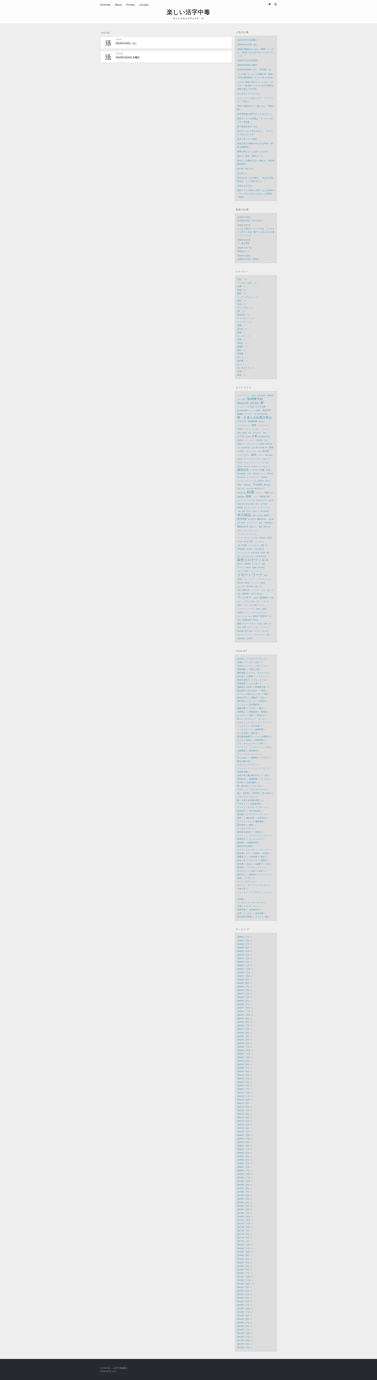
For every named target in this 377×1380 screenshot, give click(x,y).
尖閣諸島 (270, 395)
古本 (271, 597)
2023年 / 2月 (243, 1043)
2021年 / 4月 (243, 1120)
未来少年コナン (261, 500)
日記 (239, 279)
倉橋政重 (253, 778)
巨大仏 (248, 511)
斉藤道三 (241, 856)
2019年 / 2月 (243, 1209)
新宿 (239, 432)
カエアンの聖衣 (243, 571)
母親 (265, 693)
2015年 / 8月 (243, 1290)
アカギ (252, 707)
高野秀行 (245, 593)
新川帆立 (270, 473)
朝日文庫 (249, 549)
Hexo (258, 608)
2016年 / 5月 (243, 1262)
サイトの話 (242, 307)
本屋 (239, 339)
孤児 (267, 462)
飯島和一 (253, 874)
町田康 (255, 616)
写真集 (240, 353)
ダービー (240, 567)
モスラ (240, 722)
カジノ (239, 601)
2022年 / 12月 (243, 1050)
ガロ (238, 447)
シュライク (241, 406)
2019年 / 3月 (243, 1205)
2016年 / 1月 (243, 1273)
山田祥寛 (253, 856)
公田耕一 (251, 676)
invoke (256, 853)
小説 (239, 304)
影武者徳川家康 (264, 436)
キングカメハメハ (253, 477)
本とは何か (242, 757)
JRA (271, 447)
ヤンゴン (263, 884)
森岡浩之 (240, 440)
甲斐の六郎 (254, 669)
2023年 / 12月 (243, 1007)
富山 (250, 432)
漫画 (239, 325)
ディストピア (255, 838)
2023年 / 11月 (243, 1011)
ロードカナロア (254, 545)
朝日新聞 (240, 631)
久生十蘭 (255, 447)
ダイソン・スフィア (246, 884)
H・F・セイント (253, 905)
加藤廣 (254, 567)
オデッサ (253, 860)
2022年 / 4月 (243, 1078)
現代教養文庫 (261, 556)
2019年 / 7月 (243, 1191)
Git (267, 863)
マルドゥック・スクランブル (253, 462)
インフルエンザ (264, 466)
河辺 (265, 575)
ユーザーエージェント (259, 835)
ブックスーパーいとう (246, 608)
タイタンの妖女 (244, 739)
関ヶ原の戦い (263, 414)
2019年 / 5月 (243, 1198)
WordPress (241, 477)
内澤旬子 (240, 429)
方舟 (238, 594)
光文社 (258, 831)
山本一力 (270, 590)
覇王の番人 (249, 631)
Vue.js (240, 676)
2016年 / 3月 (243, 1265)
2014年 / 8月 (243, 1318)
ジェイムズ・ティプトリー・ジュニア (254, 892)
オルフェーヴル (252, 627)
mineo (248, 567)
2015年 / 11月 (243, 1280)
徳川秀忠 (261, 567)
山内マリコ (267, 459)
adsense (254, 466)
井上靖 (239, 462)
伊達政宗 (253, 711)
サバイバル (255, 583)
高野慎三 (241, 711)
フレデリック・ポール (254, 718)
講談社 (244, 432)
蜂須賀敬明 (241, 473)
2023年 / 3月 (243, 1039)
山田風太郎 (252, 842)
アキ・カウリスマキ (246, 743)
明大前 (267, 481)
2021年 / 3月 (243, 1124)
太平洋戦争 (241, 522)
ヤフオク (248, 413)
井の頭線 (250, 406)
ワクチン (261, 455)
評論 (239, 371)
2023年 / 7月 (243, 1025)
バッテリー (241, 500)
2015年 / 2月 (243, 1301)
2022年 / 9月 (243, 1060)
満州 (268, 552)
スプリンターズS (243, 552)
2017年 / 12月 (243, 1219)
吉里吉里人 (247, 485)
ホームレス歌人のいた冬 (248, 693)
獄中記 (240, 328)
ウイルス (241, 715)
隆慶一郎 (264, 545)
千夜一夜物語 (242, 545)
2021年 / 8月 (243, 1106)
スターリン (260, 492)
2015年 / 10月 (243, 1283)
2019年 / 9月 (243, 1184)
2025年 (105, 32)
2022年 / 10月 (243, 1057)
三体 (265, 440)
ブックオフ (244, 597)
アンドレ (241, 704)
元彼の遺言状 (259, 549)
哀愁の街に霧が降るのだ (248, 775)
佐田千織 (241, 909)
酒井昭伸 (240, 496)
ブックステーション (264, 579)
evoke (240, 782)
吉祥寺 (240, 612)
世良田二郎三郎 (256, 594)
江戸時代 (263, 504)
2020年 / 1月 (243, 1170)
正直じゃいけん (244, 913)
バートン (241, 835)
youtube (255, 598)
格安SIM (240, 583)
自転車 (239, 466)
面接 (248, 496)
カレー (240, 356)
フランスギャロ (252, 444)
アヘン (246, 612)
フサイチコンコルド (246, 796)
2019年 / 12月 (243, 1173)
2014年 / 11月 (243, 1311)
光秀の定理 (255, 552)
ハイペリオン (243, 454)
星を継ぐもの (243, 853)
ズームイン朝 (261, 916)
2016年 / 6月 (243, 1258)
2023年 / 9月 (243, 1018)
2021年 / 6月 (243, 1113)
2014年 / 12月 (243, 1308)
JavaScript (246, 447)
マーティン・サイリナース (254, 634)
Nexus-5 (242, 526)
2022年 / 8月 (243, 1064)
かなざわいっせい (248, 556)
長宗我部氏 (254, 704)
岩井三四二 (241, 488)
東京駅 (240, 867)
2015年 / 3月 (243, 1297)
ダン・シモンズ (262, 601)
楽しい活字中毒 (188, 12)
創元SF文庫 (241, 492)
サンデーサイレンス (245, 537)
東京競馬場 (264, 511)
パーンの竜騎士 (255, 410)
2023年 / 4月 (243, 1036)
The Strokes (255, 810)
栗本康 (240, 863)
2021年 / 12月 (243, 1092)
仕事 (239, 286)
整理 (263, 690)
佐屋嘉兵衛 (255, 803)
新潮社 (240, 579)
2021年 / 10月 (243, 1099)
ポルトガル (241, 586)
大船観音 (241, 750)
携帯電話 (267, 485)
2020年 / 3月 (243, 1163)
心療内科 (246, 563)
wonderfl (253, 750)
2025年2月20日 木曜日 (128, 57)
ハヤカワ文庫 (257, 470)
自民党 (271, 500)
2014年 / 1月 (243, 1329)
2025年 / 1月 (243, 965)
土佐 (268, 746)
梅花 (261, 707)
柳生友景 (250, 817)
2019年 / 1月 (243, 1212)
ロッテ (252, 700)
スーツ (263, 473)
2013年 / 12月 (243, 1333)
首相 (260, 522)
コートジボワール (245, 881)
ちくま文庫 (260, 406)
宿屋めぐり (241, 444)
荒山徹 (271, 519)
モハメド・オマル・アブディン (251, 807)
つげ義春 (240, 451)
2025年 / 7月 (243, 943)
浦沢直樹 (241, 672)
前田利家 (241, 669)
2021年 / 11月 (243, 1096)
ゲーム (261, 605)
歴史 (239, 300)
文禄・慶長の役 (243, 590)
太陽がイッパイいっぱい (248, 662)
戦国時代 (264, 597)
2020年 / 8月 (243, 1145)
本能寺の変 (264, 496)
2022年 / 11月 (243, 1053)
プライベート (264, 627)
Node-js (240, 459)
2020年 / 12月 (243, 1135)
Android (241, 314)
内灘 (243, 511)
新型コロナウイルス (246, 623)
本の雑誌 (244, 514)
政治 (239, 374)
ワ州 (255, 414)
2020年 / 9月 (243, 1142)
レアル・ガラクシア (258, 672)
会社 (257, 504)
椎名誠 (266, 451)
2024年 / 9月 (243, 979)
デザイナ (242, 421)
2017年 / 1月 (243, 1241)
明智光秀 (241, 548)
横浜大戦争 (261, 395)
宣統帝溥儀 (242, 771)
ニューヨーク (259, 541)
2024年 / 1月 (243, 1004)
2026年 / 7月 (243, 936)
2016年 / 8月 (243, 1255)
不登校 (262, 552)
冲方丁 (239, 530)
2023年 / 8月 (243, 1021)
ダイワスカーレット (250, 530)
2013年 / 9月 (243, 1343)
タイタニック (253, 722)
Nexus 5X (241, 697)
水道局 (262, 700)
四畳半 (239, 485)
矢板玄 (266, 853)
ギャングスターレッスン (248, 754)
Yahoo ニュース (244, 665)
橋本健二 (261, 421)
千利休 (259, 623)
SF (239, 311)
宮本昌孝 (250, 586)
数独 (251, 541)
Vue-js (254, 395)
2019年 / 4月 (243, 1202)
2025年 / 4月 (243, 954)
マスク (246, 605)
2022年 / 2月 (243, 1085)
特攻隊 (256, 793)
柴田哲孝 (259, 729)
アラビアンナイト (243, 425)
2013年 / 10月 (243, 1340)
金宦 (251, 715)
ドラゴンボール (258, 679)
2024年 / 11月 (243, 972)
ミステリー (242, 321)
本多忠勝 (259, 913)
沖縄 (254, 515)
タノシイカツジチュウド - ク (188, 18)
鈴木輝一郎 (263, 447)
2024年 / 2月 (243, 1000)
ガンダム (257, 785)
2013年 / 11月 (243, 1336)
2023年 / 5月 (243, 1032)
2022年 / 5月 (243, 1074)
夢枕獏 (255, 620)
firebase (262, 537)
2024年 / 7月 (243, 986)
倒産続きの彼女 (244, 686)
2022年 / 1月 (243, 1088)
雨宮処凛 (241, 778)
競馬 (239, 293)
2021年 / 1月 (243, 1131)
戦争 (254, 425)
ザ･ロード (264, 768)
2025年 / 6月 (243, 947)
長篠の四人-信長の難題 (245, 504)
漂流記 (240, 342)
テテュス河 (251, 500)
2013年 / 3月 (243, 1347)
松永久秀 (246, 466)
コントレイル (242, 616)
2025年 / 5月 (243, 951)
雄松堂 (254, 732)
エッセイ (241, 335)
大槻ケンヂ (267, 623)
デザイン (241, 789)
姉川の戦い (269, 455)
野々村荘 (266, 793)
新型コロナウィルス (253, 559)
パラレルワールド (257, 789)
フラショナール (249, 579)
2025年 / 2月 (243, 961)
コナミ (261, 676)
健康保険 (259, 821)
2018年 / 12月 (243, 1216)
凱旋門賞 (267, 410)
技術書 (240, 360)
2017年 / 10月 (243, 1226)
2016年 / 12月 (243, 1244)
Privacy (130, 4)
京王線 (239, 541)
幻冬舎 (255, 605)
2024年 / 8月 (243, 982)
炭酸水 (254, 697)
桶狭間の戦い (262, 519)
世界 (244, 627)
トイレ (255, 496)
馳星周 (247, 583)
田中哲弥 (241, 824)
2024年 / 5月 (243, 989)
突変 (264, 432)
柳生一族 (258, 586)
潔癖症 (264, 609)
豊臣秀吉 (254, 403)
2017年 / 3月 (243, 1237)
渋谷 (268, 470)
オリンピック (252, 522)
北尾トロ (256, 511)
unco (250, 616)
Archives (105, 4)
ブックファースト (264, 507)
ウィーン (265, 874)
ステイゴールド (263, 425)
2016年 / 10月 (243, 1251)
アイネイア (256, 563)
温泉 (238, 556)
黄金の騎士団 (243, 761)
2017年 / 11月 (243, 1223)
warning (259, 515)
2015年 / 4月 (243, 1294)
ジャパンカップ (255, 571)
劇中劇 (239, 564)
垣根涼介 (264, 615)
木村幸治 (262, 817)
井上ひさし (257, 432)
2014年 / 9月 (243, 1315)
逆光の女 (261, 715)
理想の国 (267, 526)
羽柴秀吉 (264, 477)
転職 (239, 289)
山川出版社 (251, 782)
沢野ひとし (253, 526)
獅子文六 (241, 874)
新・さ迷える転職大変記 (254, 417)
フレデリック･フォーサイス (250, 902)
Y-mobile (257, 484)
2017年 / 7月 (243, 1230)
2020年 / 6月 (243, 1152)
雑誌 (239, 349)
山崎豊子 (259, 863)
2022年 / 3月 (243, 1081)
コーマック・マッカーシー (249, 746)
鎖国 (251, 824)
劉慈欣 (239, 605)
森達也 (269, 537)
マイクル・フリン (255, 867)
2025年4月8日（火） (127, 43)
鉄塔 (261, 870)
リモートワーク (250, 574)
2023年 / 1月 (243, 1046)
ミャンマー (265, 429)
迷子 (272, 492)
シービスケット (244, 729)
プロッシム (261, 665)
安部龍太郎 (247, 619)
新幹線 (240, 842)
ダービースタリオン (261, 631)
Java (259, 451)
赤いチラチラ (243, 367)
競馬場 (240, 507)
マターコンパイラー (246, 764)
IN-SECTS (252, 519)
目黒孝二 (267, 515)
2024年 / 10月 (243, 975)
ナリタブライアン (243, 395)
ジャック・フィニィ (246, 768)
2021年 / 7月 (243, 1110)
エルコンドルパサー (252, 429)
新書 (239, 332)
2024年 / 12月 (243, 968)
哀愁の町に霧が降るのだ (255, 488)
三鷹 (267, 634)
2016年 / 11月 (243, 1248)
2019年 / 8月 (243, 1188)
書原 (260, 526)
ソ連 (238, 511)
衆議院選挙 (241, 638)
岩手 (261, 743)
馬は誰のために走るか (247, 690)
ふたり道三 (241, 399)
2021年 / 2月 (243, 1127)
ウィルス (265, 778)
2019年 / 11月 (243, 1177)
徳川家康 (242, 518)
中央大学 (241, 888)
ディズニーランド (245, 828)
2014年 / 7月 (243, 1322)
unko (256, 537)
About (118, 4)
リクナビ (240, 634)
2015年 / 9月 (243, 1287)
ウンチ (266, 722)
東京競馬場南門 (243, 410)
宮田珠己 (250, 638)
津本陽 (248, 436)
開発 (267, 492)
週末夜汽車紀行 (244, 831)
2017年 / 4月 (243, 1234)
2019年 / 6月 (243, 1195)
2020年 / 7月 (243, 1149)
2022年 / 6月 (243, 1071)
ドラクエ (246, 601)
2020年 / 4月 (243, 1159)
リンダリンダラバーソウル (247, 481)
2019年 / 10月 (243, 1181)
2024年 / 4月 (243, 993)
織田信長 (243, 469)
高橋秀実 (259, 440)
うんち (262, 590)
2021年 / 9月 (243, 1103)
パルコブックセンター (258, 612)
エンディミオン (250, 507)
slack (253, 601)
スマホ (240, 436)
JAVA (239, 627)
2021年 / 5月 (243, 1117)
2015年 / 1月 (243, 1304)
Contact (144, 4)
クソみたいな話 (244, 282)
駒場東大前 (255, 398)
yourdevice (254, 909)
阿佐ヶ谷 (241, 860)
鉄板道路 (241, 707)
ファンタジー (243, 318)
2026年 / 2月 (243, 940)
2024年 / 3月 (243, 997)
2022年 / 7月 (243, 1067)
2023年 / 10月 (243, 1014)
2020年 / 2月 (243, 1166)
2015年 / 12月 (243, 1276)
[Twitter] (269, 4)
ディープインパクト (252, 458)
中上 (263, 697)
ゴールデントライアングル (247, 534)
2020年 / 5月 (243, 1156)
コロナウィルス (250, 451)
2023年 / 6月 (243, 1028)
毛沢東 (246, 793)
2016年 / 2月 (243, 1269)
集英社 (261, 480)
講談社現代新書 (244, 845)
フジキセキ (255, 590)
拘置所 (262, 583)
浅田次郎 (256, 473)
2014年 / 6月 (243, 1325)
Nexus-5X (243, 403)
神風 (239, 877)
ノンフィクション (245, 296)
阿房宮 (264, 711)
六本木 (249, 473)
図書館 (240, 346)
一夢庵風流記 (268, 522)
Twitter (261, 443)
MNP (264, 564)
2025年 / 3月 (243, 958)
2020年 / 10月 (243, 1138)
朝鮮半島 (269, 444)
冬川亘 (240, 658)
